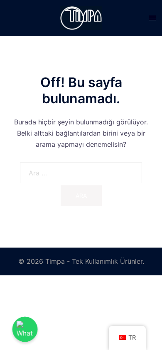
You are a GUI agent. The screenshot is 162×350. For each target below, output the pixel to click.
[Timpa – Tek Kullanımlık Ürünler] (81, 17)
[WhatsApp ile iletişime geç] (25, 329)
